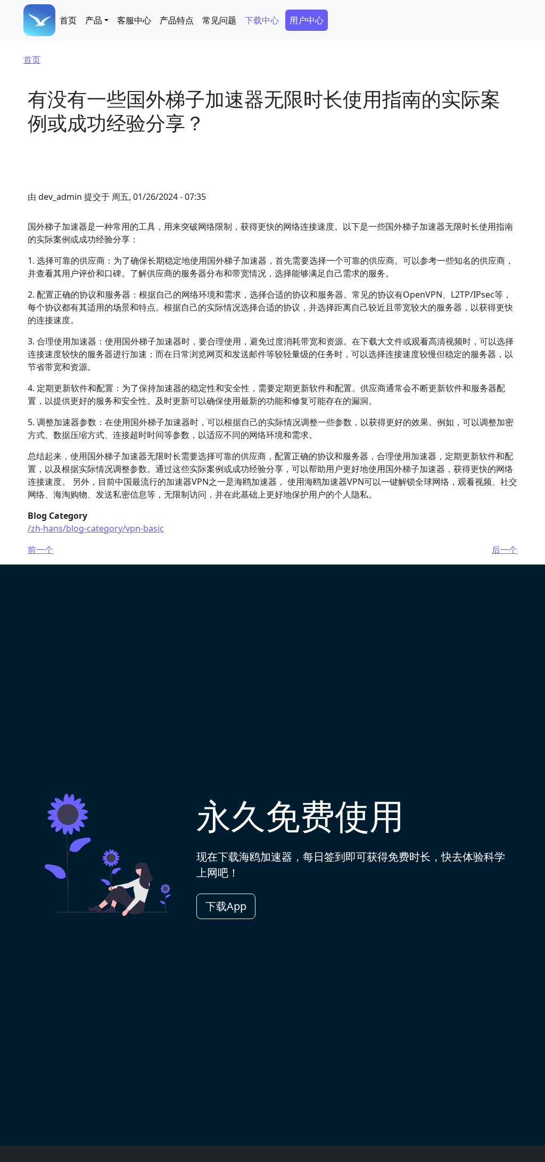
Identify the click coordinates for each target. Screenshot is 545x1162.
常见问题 (219, 20)
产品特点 (177, 20)
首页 (68, 20)
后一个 (504, 549)
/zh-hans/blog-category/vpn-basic (96, 528)
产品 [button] (93, 20)
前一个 (40, 549)
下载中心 (262, 20)
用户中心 (307, 20)
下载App (225, 906)
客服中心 (134, 20)
